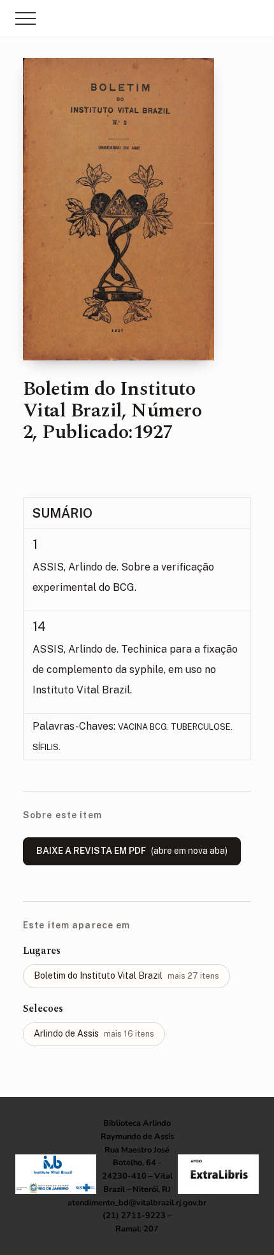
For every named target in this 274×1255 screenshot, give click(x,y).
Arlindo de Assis (94, 1033)
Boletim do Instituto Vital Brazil (126, 975)
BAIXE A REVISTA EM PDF (131, 851)
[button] (25, 18)
